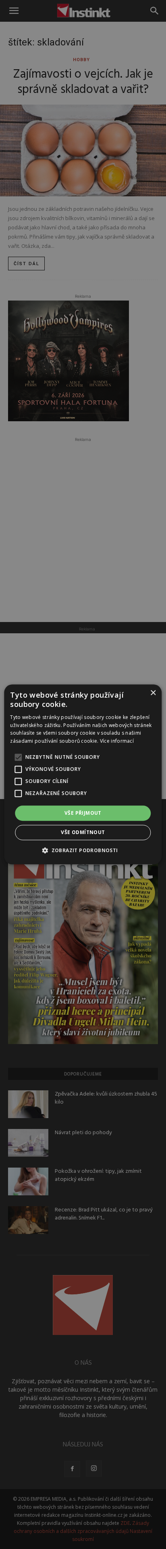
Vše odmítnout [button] (83, 832)
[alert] (83, 774)
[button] (83, 851)
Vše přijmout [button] (83, 813)
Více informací (117, 740)
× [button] (153, 693)
